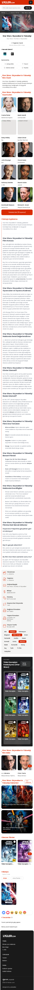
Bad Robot (10, 619)
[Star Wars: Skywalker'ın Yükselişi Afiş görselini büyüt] (8, 894)
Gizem (24, 638)
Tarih (11, 648)
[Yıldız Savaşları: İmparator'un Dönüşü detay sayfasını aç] (23, 681)
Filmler (3, 13)
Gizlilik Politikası (6, 971)
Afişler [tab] (5, 878)
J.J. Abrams (10, 574)
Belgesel (7, 635)
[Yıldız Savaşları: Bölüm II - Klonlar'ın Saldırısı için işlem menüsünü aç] (15, 722)
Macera (22, 641)
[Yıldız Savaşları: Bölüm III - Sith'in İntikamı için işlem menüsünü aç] (27, 722)
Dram (26, 635)
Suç (5, 648)
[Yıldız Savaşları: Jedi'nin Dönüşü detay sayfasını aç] (10, 704)
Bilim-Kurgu (17, 635)
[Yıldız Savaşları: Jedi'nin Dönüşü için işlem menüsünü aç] (15, 698)
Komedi (6, 641)
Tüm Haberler (28, 781)
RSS (5, 950)
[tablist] (12, 878)
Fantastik (7, 638)
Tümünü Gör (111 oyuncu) (17, 212)
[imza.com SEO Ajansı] (5, 980)
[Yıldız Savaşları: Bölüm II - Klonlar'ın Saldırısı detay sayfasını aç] (10, 728)
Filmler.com (11, 982)
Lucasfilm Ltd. (11, 617)
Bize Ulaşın (5, 947)
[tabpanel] (17, 894)
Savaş (23, 645)
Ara (27, 8)
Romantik (14, 645)
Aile (5, 631)
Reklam (4, 960)
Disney (9, 620)
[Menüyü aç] (31, 2)
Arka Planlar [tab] (17, 878)
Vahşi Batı (7, 651)
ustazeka (13, 987)
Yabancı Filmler (15, 13)
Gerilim (16, 638)
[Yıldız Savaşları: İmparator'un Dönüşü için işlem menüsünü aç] (27, 674)
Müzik (6, 645)
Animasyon (22, 631)
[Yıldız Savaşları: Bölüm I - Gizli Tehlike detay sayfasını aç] (23, 704)
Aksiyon (12, 631)
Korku (14, 641)
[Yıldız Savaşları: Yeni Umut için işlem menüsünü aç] (15, 674)
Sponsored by (5, 60)
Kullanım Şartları (7, 968)
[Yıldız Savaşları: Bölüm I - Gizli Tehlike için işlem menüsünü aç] (27, 698)
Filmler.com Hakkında (8, 944)
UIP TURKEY (10, 611)
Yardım (4, 958)
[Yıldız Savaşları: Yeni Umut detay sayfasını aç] (10, 681)
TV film (19, 648)
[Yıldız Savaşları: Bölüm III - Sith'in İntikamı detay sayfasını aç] (23, 728)
